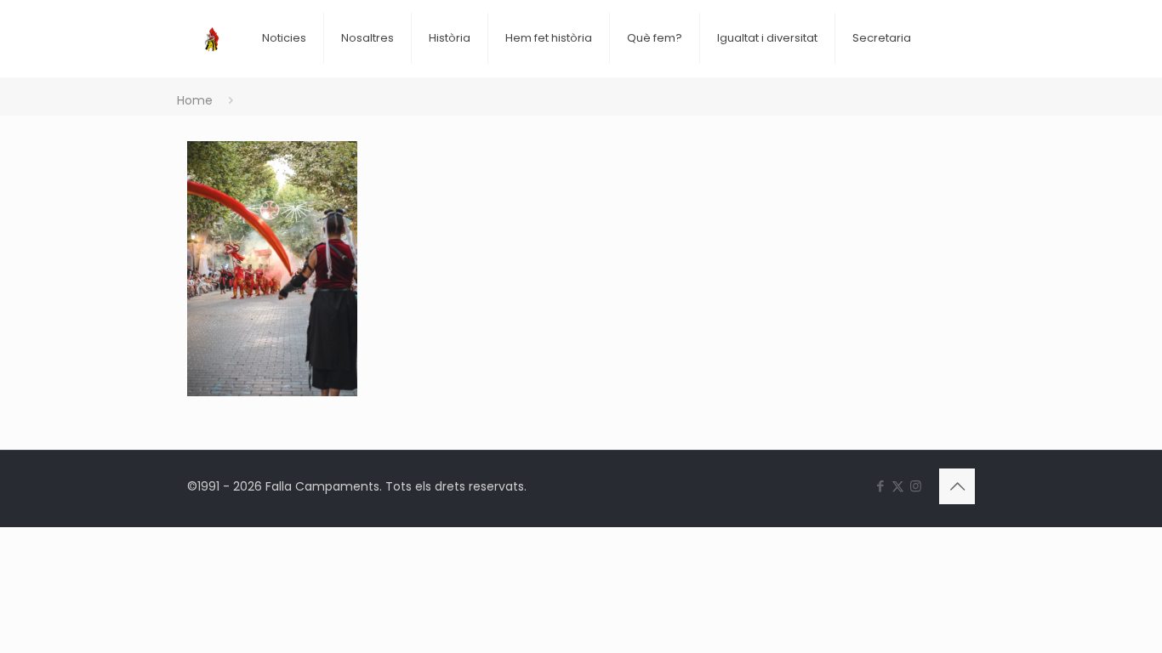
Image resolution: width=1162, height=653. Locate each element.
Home (195, 100)
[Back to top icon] (957, 486)
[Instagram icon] (915, 486)
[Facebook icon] (880, 486)
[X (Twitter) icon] (897, 486)
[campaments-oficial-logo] (211, 25)
